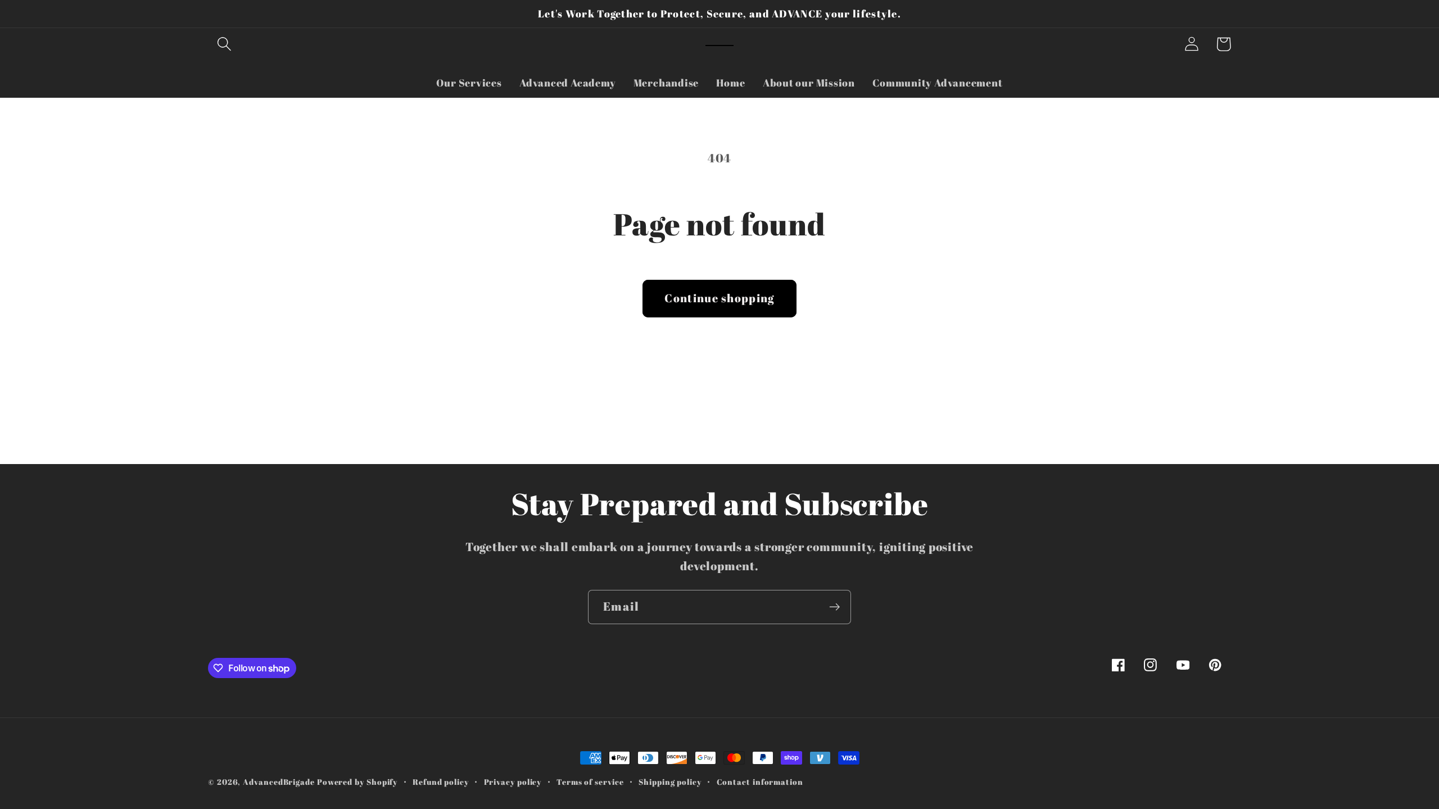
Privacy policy (513, 781)
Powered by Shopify (357, 781)
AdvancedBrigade (279, 781)
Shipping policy (670, 781)
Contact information (760, 781)
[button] (224, 44)
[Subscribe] (834, 607)
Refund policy (441, 781)
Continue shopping (719, 298)
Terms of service (590, 781)
